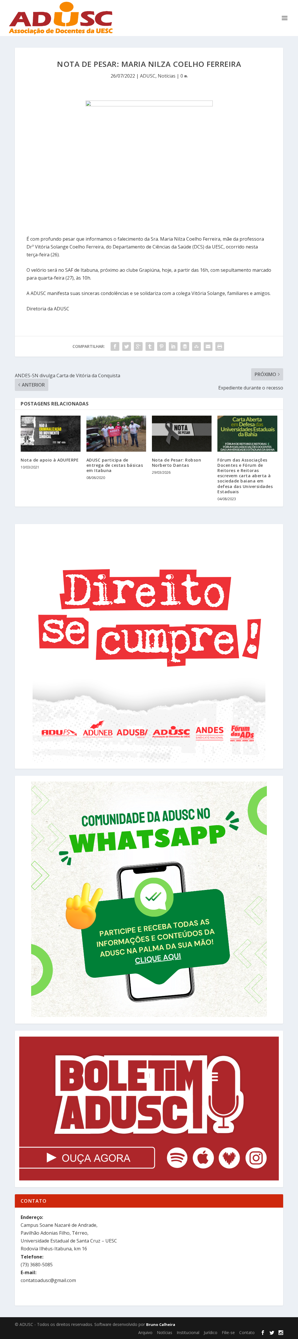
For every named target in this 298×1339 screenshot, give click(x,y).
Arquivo (145, 1332)
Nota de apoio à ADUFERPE (50, 460)
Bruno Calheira (160, 1324)
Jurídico (210, 1332)
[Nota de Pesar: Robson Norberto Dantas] (182, 433)
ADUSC (147, 76)
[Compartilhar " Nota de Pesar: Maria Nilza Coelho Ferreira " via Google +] (138, 346)
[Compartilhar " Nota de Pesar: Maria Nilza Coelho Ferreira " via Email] (208, 346)
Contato (247, 1332)
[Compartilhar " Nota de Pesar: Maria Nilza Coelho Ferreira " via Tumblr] (150, 346)
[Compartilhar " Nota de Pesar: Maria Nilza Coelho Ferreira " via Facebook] (115, 346)
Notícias (166, 76)
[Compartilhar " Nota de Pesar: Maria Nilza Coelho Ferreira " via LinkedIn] (173, 346)
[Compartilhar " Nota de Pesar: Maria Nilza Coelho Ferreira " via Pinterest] (161, 346)
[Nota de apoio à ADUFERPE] (50, 433)
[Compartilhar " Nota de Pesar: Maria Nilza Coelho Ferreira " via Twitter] (126, 346)
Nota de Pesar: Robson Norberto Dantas (176, 462)
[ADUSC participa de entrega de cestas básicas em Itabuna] (116, 433)
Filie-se (228, 1332)
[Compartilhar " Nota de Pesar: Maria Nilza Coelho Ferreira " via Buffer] (185, 346)
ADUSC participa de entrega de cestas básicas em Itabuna (114, 465)
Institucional (188, 1332)
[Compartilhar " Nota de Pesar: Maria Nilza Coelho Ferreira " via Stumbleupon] (196, 346)
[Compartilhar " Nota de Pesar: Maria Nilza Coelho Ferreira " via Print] (220, 346)
